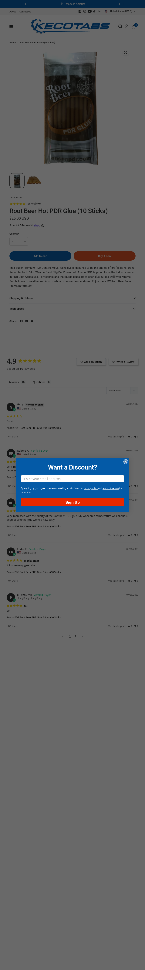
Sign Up (73, 502)
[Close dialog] (126, 461)
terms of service (111, 488)
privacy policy (91, 488)
